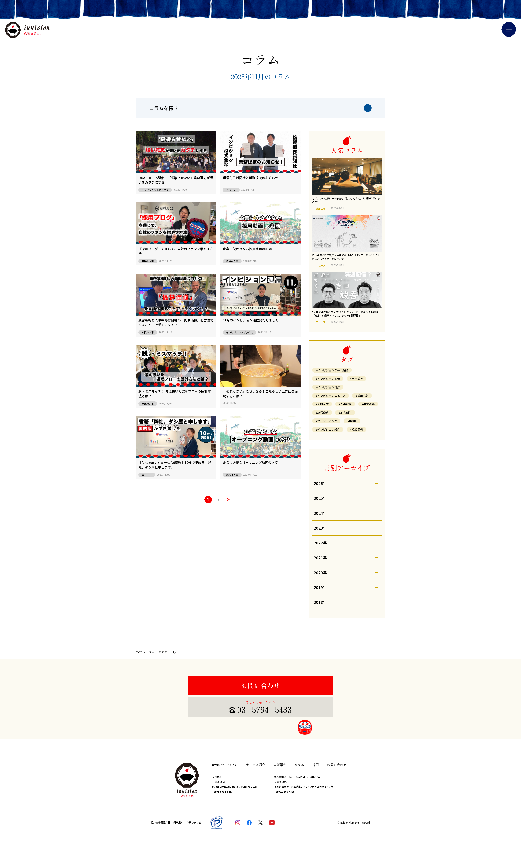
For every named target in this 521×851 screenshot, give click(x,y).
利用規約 (178, 822)
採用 (315, 764)
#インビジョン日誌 (327, 387)
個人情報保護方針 (160, 822)
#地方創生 (345, 413)
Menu (508, 29)
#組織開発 (356, 429)
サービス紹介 (255, 764)
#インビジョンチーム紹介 (332, 370)
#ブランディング (326, 421)
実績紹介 (279, 764)
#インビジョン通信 (327, 379)
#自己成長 (356, 379)
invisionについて (225, 764)
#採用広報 (362, 396)
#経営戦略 (322, 413)
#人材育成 (322, 404)
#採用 (352, 421)
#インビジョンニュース (330, 396)
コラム (299, 764)
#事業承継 (368, 404)
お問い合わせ (260, 685)
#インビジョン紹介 (327, 429)
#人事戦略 (345, 404)
